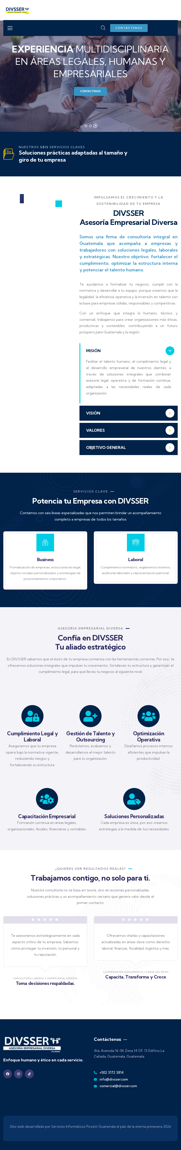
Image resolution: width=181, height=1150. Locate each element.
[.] (10, 29)
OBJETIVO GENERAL (106, 447)
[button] (128, 350)
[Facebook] (7, 1074)
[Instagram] (18, 1074)
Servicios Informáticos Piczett (74, 1126)
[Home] (16, 10)
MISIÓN (93, 350)
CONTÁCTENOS (90, 91)
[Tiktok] (29, 1074)
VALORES (95, 430)
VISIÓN (93, 413)
